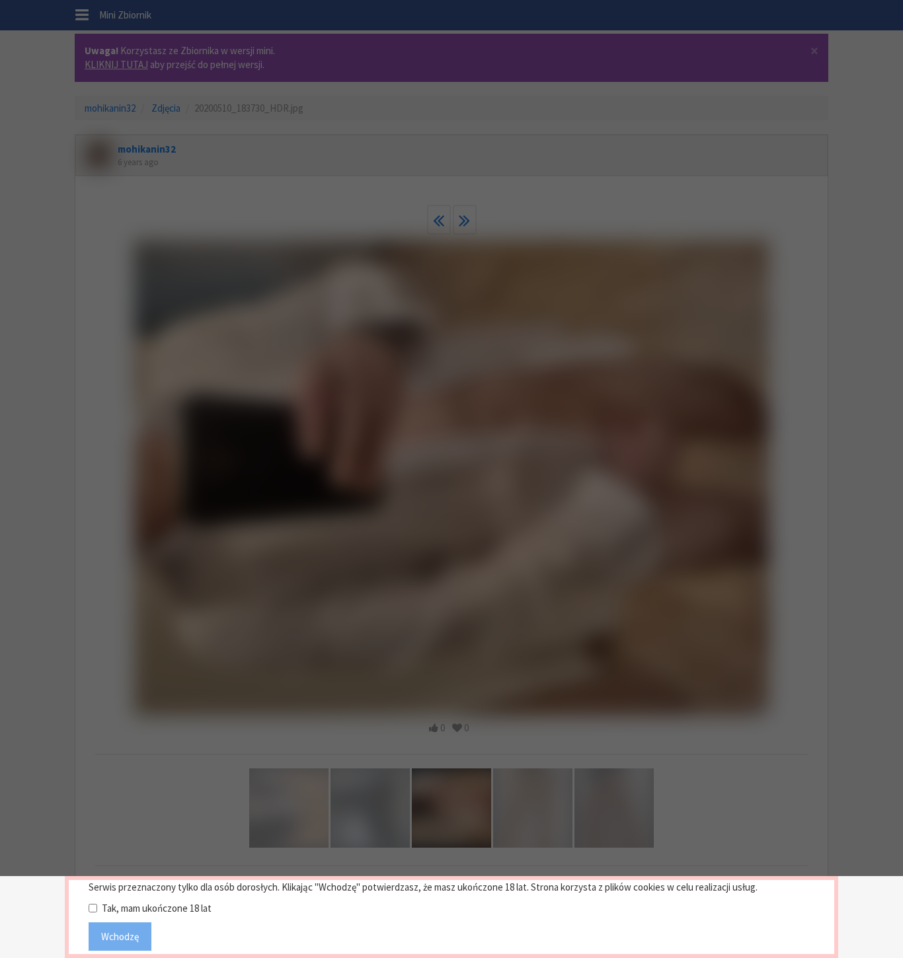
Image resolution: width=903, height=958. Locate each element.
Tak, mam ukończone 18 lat (157, 908)
